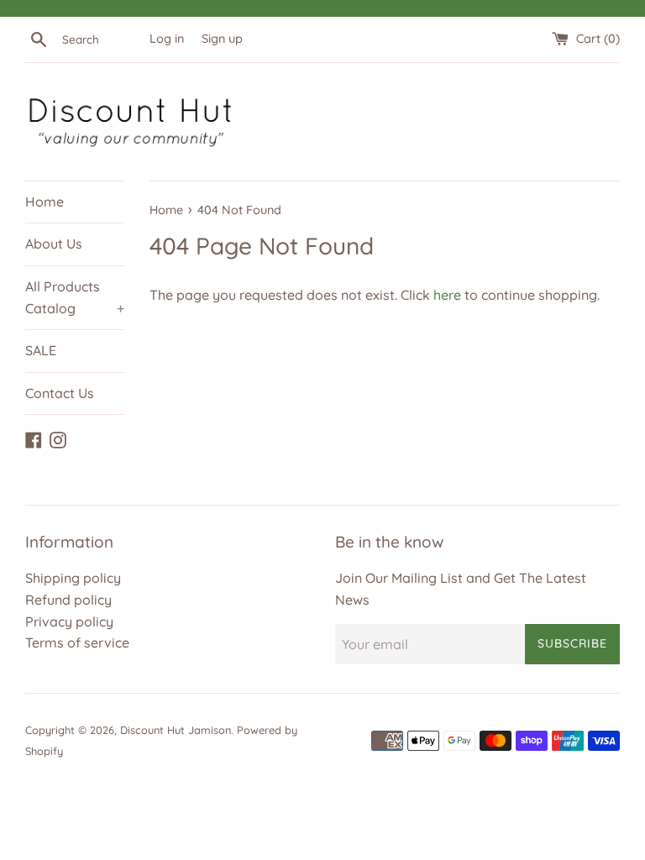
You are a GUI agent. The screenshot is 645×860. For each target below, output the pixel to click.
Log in (166, 38)
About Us (53, 243)
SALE (40, 350)
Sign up (222, 38)
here (447, 294)
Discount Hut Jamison (175, 730)
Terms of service (77, 642)
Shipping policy (73, 577)
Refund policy (68, 599)
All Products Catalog (74, 297)
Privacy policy (69, 621)
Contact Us (59, 393)
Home (44, 201)
